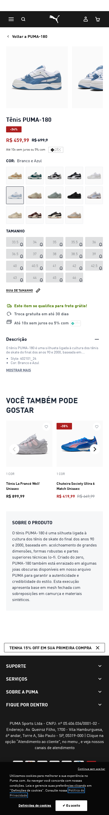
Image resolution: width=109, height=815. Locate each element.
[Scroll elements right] (95, 449)
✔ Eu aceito (71, 805)
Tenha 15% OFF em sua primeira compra (50, 647)
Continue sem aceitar (91, 769)
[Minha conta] (86, 19)
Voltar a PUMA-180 (29, 36)
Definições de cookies (35, 805)
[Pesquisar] (23, 19)
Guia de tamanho (19, 290)
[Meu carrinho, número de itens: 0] (98, 19)
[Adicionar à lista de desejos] (46, 427)
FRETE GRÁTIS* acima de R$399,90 (54, 6)
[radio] (15, 175)
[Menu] (11, 19)
